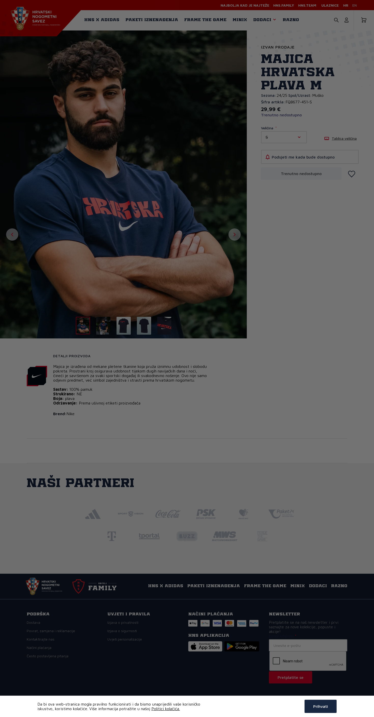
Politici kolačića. (165, 708)
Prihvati (320, 706)
